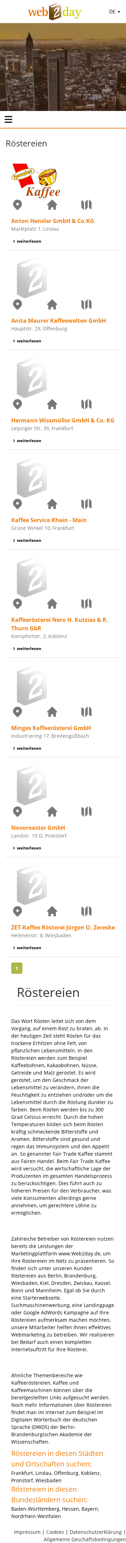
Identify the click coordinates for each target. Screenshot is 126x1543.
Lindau (43, 1473)
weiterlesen (29, 241)
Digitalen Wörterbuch (36, 1419)
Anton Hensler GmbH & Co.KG (52, 221)
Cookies (55, 1532)
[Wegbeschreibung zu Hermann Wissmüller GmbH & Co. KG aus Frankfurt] (97, 404)
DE (113, 11)
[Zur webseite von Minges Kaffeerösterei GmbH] (63, 711)
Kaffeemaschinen (31, 1390)
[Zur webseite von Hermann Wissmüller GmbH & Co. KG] (63, 404)
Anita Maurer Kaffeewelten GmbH (58, 320)
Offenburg (66, 1473)
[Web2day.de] (55, 11)
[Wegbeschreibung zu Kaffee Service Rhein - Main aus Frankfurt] (97, 504)
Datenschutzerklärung (96, 1532)
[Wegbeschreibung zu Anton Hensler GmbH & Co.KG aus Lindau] (97, 204)
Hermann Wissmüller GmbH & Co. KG (62, 420)
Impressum (27, 1532)
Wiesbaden (48, 1480)
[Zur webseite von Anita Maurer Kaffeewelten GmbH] (63, 304)
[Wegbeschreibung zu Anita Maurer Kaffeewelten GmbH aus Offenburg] (97, 304)
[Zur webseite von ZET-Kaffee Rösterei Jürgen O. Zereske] (63, 911)
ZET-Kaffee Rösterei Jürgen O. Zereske (63, 927)
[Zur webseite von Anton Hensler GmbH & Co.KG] (63, 204)
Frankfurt (22, 1473)
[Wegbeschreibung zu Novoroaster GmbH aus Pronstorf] (97, 811)
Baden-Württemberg (35, 1508)
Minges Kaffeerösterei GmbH (51, 728)
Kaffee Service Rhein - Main (49, 520)
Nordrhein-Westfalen (36, 1516)
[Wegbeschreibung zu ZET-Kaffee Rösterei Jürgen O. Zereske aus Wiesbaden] (97, 911)
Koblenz (90, 1473)
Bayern (90, 1508)
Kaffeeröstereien (30, 1382)
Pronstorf (22, 1480)
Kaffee (60, 1382)
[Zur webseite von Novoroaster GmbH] (63, 811)
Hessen (70, 1508)
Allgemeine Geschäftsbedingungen (85, 1539)
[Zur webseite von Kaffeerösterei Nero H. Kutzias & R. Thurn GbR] (63, 603)
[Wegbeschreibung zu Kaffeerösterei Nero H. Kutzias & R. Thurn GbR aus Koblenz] (97, 603)
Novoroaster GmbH (38, 828)
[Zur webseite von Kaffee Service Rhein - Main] (63, 504)
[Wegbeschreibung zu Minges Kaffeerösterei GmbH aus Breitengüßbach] (97, 711)
